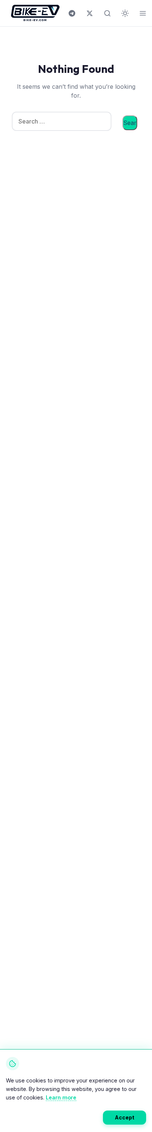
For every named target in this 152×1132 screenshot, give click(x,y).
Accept (124, 1117)
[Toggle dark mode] (125, 13)
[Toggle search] (107, 13)
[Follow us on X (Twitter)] (89, 13)
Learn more (61, 1097)
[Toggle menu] (142, 13)
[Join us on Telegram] (72, 13)
